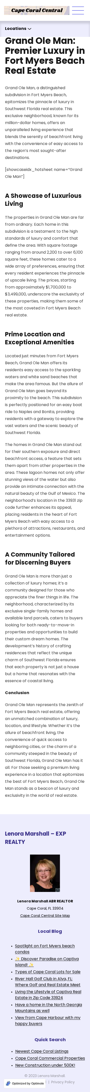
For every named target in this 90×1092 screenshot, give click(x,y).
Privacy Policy (63, 1082)
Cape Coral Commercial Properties (50, 1059)
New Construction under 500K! (45, 1066)
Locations (15, 29)
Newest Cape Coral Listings (41, 1052)
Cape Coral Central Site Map (45, 916)
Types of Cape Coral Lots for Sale (47, 972)
